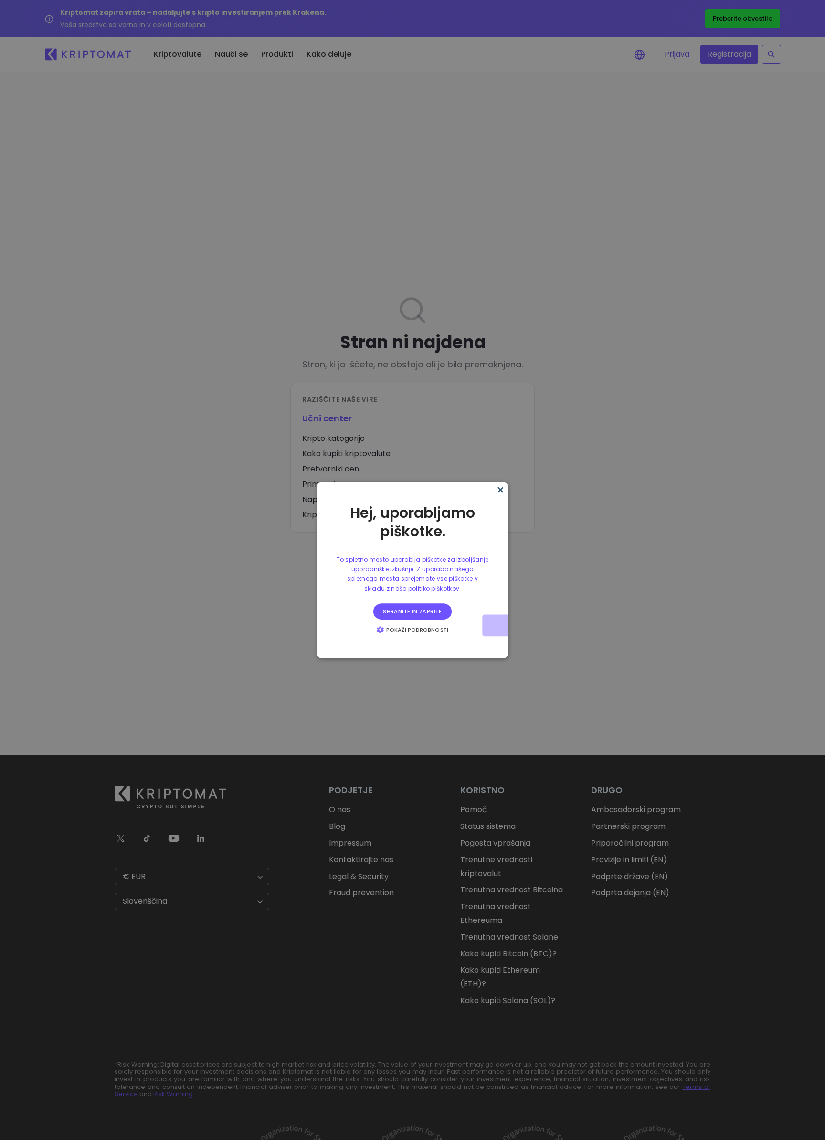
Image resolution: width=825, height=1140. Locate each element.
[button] (412, 629)
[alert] (412, 570)
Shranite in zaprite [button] (412, 611)
